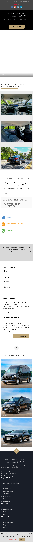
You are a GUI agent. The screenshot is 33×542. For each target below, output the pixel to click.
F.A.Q (4, 512)
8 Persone (5, 386)
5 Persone (5, 415)
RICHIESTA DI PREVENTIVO (16, 26)
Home (3, 72)
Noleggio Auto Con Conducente (11, 483)
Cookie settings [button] (13, 539)
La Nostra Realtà (7, 488)
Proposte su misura (8, 509)
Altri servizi (6, 493)
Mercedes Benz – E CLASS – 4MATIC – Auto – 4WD (16, 348)
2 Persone (5, 444)
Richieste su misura (8, 491)
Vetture (10, 72)
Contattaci (5, 498)
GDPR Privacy (6, 501)
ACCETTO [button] (22, 539)
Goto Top (17, 451)
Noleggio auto (6, 486)
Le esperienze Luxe (8, 496)
